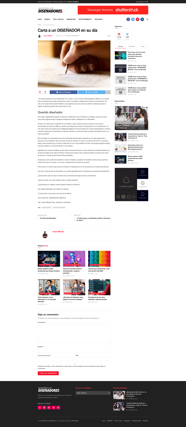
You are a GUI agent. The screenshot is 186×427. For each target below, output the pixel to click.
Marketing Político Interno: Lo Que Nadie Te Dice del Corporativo (131, 124)
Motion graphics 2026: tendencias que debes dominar (49, 270)
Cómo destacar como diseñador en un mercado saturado (47, 299)
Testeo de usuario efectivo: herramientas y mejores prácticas (72, 271)
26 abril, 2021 (59, 35)
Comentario (42, 322)
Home (39, 25)
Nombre (41, 347)
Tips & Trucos (58, 19)
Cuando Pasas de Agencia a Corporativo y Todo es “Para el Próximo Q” (137, 136)
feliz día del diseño (59, 207)
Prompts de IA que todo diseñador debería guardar (97, 298)
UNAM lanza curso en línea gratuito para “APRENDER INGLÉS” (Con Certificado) (137, 67)
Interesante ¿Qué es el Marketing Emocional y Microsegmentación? (135, 147)
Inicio (40, 19)
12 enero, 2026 (93, 273)
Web (77, 355)
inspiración (71, 19)
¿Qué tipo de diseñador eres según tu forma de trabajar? (73, 298)
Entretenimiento (85, 19)
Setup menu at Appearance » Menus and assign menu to (58, 2)
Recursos (98, 19)
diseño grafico (46, 207)
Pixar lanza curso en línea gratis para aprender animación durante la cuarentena (136, 55)
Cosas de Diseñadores (49, 25)
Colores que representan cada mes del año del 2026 (99, 270)
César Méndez (48, 35)
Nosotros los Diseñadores (49, 420)
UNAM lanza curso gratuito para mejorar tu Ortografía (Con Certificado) (137, 90)
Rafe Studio (75, 420)
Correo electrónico (44, 355)
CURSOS (47, 19)
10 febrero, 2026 (43, 273)
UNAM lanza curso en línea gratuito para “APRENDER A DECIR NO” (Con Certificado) (138, 78)
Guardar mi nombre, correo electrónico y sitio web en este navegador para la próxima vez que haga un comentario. (71, 367)
